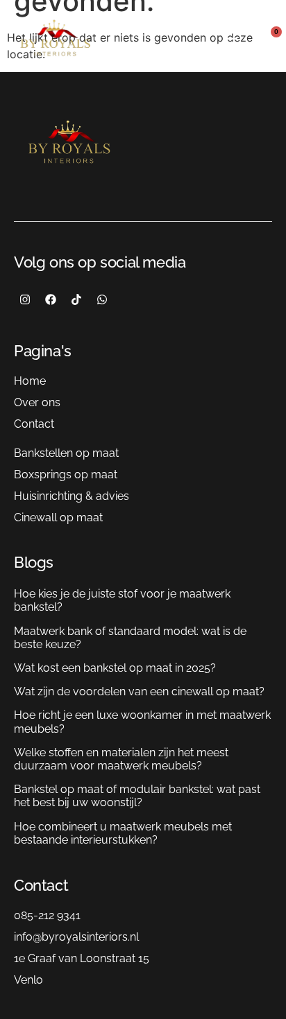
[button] (230, 42)
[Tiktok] (76, 299)
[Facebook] (51, 299)
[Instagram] (25, 299)
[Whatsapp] (102, 299)
